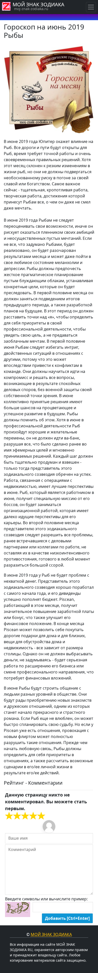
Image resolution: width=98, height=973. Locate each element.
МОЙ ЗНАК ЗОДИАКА (38, 4)
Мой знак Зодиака (51, 934)
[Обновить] (17, 909)
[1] (9, 816)
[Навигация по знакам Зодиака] (91, 7)
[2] (13, 816)
